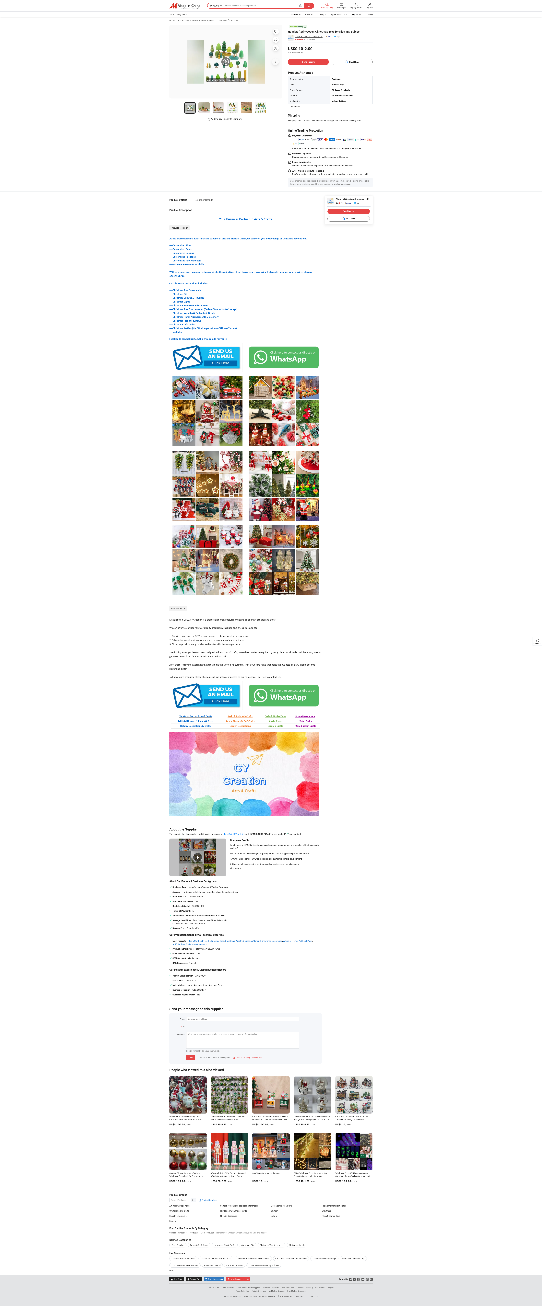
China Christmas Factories (183, 1258)
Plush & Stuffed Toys (331, 1216)
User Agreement (286, 1296)
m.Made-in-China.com (277, 1291)
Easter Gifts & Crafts (199, 1245)
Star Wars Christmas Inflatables (266, 1173)
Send (191, 1057)
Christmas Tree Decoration (271, 1245)
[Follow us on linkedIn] (371, 1279)
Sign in (370, 7)
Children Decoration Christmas (185, 1265)
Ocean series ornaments (281, 1205)
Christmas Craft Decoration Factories (253, 1258)
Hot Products (214, 1288)
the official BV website (234, 834)
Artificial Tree (178, 944)
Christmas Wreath (233, 940)
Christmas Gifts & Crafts (227, 20)
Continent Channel (304, 1288)
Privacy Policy (314, 1296)
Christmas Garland (252, 940)
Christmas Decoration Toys (324, 1258)
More (171, 1270)
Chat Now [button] (354, 62)
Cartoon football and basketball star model (239, 1205)
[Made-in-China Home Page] (184, 6)
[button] (300, 5)
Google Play (193, 1279)
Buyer (307, 14)
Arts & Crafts (183, 20)
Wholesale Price (288, 1288)
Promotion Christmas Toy (353, 1258)
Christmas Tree (217, 940)
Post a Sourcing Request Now (248, 1057)
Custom (274, 1210)
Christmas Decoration (272, 940)
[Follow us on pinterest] (367, 1279)
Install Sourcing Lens (240, 1279)
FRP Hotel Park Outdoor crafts (233, 1210)
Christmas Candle (297, 1245)
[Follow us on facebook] (350, 1279)
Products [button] (214, 5)
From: (182, 1019)
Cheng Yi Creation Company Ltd (309, 36)
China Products (228, 1288)
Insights (330, 1288)
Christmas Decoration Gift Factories (291, 1258)
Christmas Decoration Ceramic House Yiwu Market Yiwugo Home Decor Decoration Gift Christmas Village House (352, 1119)
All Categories (179, 14)
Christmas (326, 1210)
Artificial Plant (305, 940)
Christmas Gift (247, 1245)
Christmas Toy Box (234, 1265)
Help (322, 14)
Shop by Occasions (228, 1216)
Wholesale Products (271, 1288)
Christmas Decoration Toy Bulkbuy (264, 1265)
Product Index (319, 1288)
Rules (370, 14)
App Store (176, 1279)
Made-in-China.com (259, 1291)
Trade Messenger (214, 1279)
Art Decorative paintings (179, 1205)
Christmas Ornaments (196, 944)
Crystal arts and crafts (179, 1210)
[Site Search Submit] (309, 6)
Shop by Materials (177, 1216)
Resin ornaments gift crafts (334, 1205)
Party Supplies (178, 1245)
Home (172, 20)
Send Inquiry (308, 62)
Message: (181, 1034)
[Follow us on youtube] (362, 1279)
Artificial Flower (290, 940)
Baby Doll (204, 940)
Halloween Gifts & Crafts (224, 1245)
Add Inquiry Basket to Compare (226, 118)
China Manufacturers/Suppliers (248, 1288)
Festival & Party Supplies (203, 20)
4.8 (339, 203)
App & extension (338, 14)
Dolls (273, 1216)
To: (183, 1026)
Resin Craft (193, 940)
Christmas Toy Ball (212, 1265)
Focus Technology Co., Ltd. (251, 1296)
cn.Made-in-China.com (297, 1291)
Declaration (300, 1296)
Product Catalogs (209, 1200)
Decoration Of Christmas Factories (216, 1258)
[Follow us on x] (354, 1279)
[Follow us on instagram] (358, 1279)
